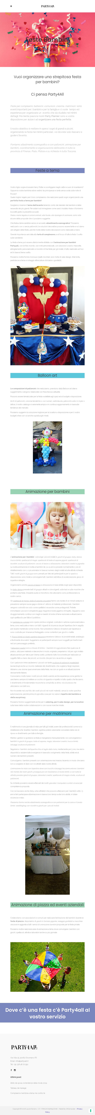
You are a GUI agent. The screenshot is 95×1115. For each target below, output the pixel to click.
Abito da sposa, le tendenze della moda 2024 (28, 1083)
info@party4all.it (22, 1061)
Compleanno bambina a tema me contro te (27, 1093)
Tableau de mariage (18, 1088)
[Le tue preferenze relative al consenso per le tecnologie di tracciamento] (90, 1110)
